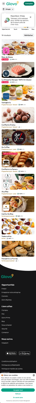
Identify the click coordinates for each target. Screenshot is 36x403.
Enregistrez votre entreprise (11, 292)
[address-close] (30, 17)
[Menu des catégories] (4, 4)
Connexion (5, 332)
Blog (3, 321)
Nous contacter (7, 325)
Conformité (5, 372)
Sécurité (4, 329)
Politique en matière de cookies (12, 369)
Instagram (5, 343)
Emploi (4, 289)
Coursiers (5, 296)
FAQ (3, 314)
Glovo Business (7, 300)
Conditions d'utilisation (9, 361)
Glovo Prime (6, 318)
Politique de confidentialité (11, 365)
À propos (5, 310)
